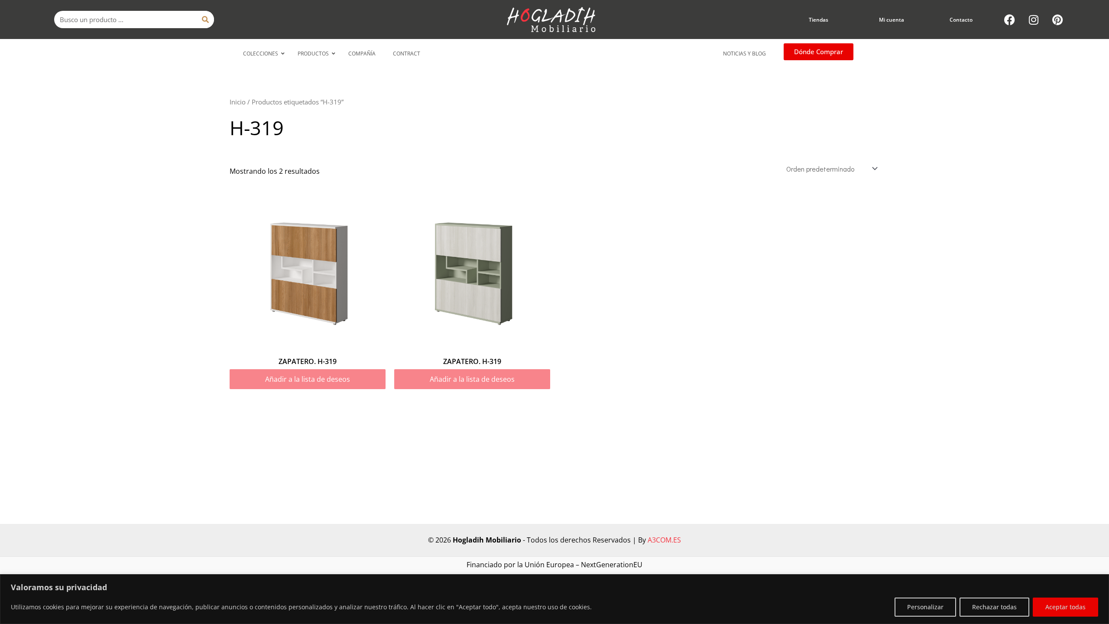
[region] (554, 599)
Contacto (961, 19)
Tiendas (818, 19)
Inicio (238, 102)
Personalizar (925, 607)
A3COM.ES (664, 540)
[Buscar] (205, 19)
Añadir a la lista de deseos (307, 379)
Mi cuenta (891, 19)
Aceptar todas (1065, 607)
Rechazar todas (994, 607)
